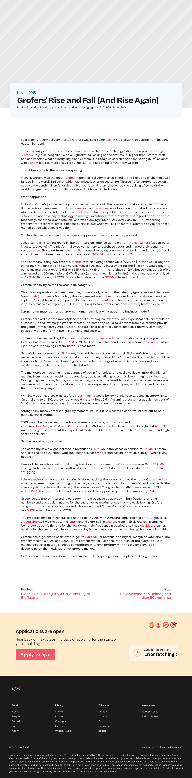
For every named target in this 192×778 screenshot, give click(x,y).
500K (31, 510)
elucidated (148, 525)
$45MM (97, 254)
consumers (142, 243)
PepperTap (76, 426)
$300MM (67, 342)
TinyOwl (41, 426)
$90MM (159, 464)
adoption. (34, 250)
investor (154, 342)
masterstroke (30, 365)
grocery (47, 357)
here (158, 426)
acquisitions (32, 522)
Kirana (77, 208)
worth (80, 304)
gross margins (85, 396)
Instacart (106, 338)
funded (69, 178)
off (34, 457)
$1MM (95, 449)
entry (73, 522)
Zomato (32, 296)
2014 (79, 243)
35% (150, 491)
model (46, 487)
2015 (139, 220)
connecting (101, 208)
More (145, 518)
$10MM (148, 449)
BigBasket (68, 353)
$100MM (31, 491)
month (76, 262)
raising (110, 140)
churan (102, 300)
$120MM (111, 277)
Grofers (27, 155)
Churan (111, 522)
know (34, 163)
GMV (38, 266)
